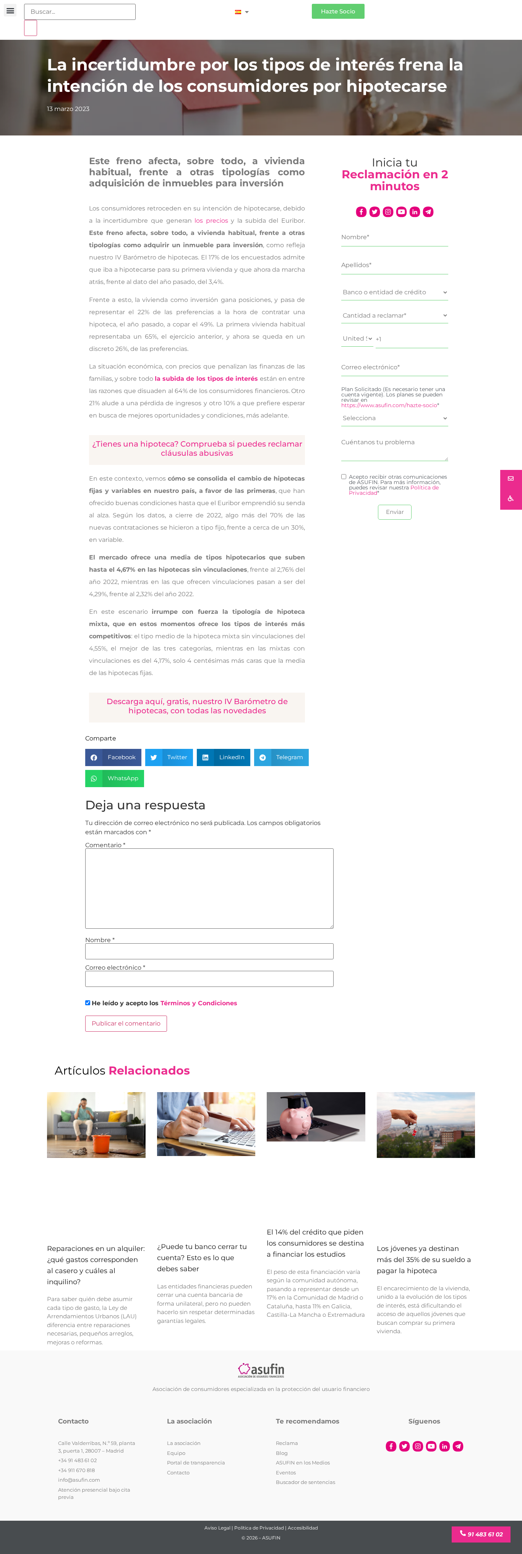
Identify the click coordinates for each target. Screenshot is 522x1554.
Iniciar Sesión (284, 8)
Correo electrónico (115, 968)
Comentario (105, 845)
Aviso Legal (217, 1528)
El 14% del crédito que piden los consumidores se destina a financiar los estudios (315, 1243)
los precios (211, 220)
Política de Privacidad (259, 1528)
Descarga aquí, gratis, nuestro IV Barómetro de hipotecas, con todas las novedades (197, 706)
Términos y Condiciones (198, 1003)
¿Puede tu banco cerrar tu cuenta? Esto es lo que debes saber (202, 1258)
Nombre (100, 940)
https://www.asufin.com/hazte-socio (389, 405)
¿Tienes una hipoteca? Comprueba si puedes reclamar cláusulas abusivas (197, 448)
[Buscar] (30, 28)
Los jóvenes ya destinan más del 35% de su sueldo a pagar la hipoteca (424, 1259)
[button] (10, 10)
